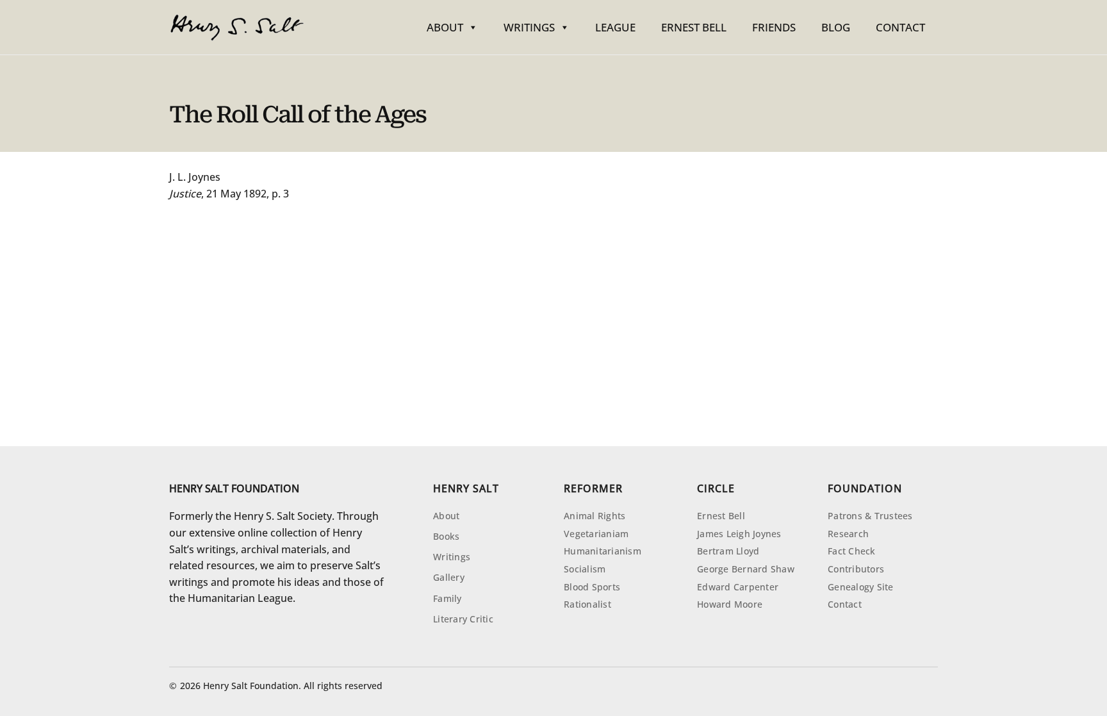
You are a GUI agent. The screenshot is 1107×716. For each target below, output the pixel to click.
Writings (529, 27)
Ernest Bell (693, 27)
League (615, 27)
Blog (835, 27)
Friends (774, 27)
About (445, 27)
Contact (900, 27)
